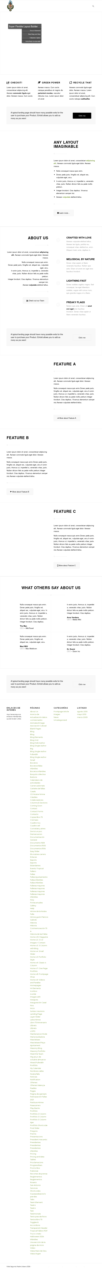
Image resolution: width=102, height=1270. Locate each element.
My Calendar (35, 1068)
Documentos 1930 (38, 845)
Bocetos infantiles (38, 771)
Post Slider (34, 1128)
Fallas (32, 874)
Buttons (33, 777)
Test (32, 1211)
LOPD (32, 1031)
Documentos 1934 (38, 848)
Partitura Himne (37, 1102)
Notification (35, 1079)
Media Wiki (77, 619)
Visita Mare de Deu (38, 1251)
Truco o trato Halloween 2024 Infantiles (37, 1236)
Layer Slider (35, 1017)
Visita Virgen (35, 1254)
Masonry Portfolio (37, 1051)
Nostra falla (35, 1074)
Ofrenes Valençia (37, 1085)
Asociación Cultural (38, 726)
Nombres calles (37, 1071)
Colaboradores (36, 800)
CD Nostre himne (37, 794)
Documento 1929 (37, 843)
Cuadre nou (35, 823)
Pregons (33, 1131)
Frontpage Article (61, 711)
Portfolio (34, 1111)
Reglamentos (36, 1177)
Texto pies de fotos (38, 1216)
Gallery (33, 905)
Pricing (33, 1154)
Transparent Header (38, 1228)
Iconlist (33, 994)
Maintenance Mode (38, 1034)
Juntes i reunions (37, 1011)
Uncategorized (60, 720)
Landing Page (36, 1014)
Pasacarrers (35, 1105)
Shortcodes (35, 1191)
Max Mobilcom (31, 648)
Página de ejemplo (38, 1094)
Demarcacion (36, 834)
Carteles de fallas (37, 788)
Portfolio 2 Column (38, 1114)
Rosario (33, 1182)
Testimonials (35, 1214)
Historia (33, 923)
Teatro (33, 1205)
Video (32, 1248)
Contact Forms (36, 811)
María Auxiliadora (37, 1037)
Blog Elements (36, 737)
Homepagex (35, 985)
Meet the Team (36, 1054)
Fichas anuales (36, 903)
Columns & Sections (38, 803)
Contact (33, 808)
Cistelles (33, 797)
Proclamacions (36, 1162)
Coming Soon (36, 806)
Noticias (33, 1077)
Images (57, 714)
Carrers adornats (37, 786)
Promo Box (35, 1168)
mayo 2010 (81, 714)
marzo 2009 (82, 717)
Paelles (33, 1088)
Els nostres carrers (38, 854)
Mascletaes (35, 1040)
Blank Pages (35, 729)
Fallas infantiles (36, 880)
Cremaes (34, 820)
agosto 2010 (82, 711)
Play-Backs (35, 1108)
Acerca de (34, 714)
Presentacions (36, 1137)
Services (34, 1188)
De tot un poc (36, 831)
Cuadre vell (35, 826)
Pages (33, 1091)
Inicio (32, 1008)
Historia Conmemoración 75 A (38, 928)
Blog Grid (34, 740)
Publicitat (34, 1171)
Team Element (36, 1202)
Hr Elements (35, 988)
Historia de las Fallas (38, 934)
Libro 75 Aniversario (38, 1022)
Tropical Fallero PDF (39, 1231)
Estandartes (35, 865)
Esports (33, 860)
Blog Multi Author (37, 743)
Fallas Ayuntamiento (39, 877)
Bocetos (34, 763)
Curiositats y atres (37, 828)
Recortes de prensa (38, 1174)
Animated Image (37, 723)
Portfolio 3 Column (38, 1117)
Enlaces (33, 857)
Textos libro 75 (36, 1219)
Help (32, 908)
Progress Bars (36, 1165)
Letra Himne (35, 1020)
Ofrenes (33, 1082)
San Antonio (35, 1185)
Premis (33, 1134)
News (56, 717)
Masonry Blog (36, 1048)
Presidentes (35, 1142)
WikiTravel (30, 628)
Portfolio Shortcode (38, 1125)
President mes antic (38, 1139)
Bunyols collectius (38, 774)
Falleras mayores (37, 886)
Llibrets (33, 1025)
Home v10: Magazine (39, 937)
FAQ (32, 900)
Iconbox (33, 991)
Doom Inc (76, 651)
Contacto (34, 814)
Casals (33, 791)
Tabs (32, 1199)
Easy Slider (34, 851)
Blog (32, 731)
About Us (34, 711)
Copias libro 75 (36, 817)
